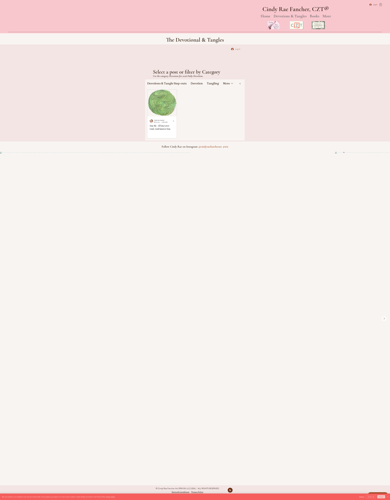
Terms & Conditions (180, 492)
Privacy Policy (197, 492)
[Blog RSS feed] (230, 490)
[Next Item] (384, 318)
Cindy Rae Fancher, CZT (293, 9)
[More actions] (174, 121)
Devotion (197, 83)
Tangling (213, 83)
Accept (381, 497)
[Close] (387, 496)
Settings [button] (361, 497)
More (226, 83)
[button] (380, 4)
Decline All (371, 497)
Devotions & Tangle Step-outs (167, 83)
